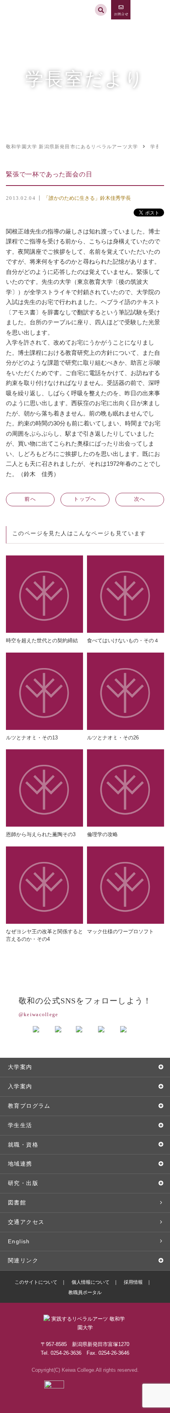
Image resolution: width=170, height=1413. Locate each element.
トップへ (85, 499)
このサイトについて (36, 1282)
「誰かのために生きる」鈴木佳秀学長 (87, 198)
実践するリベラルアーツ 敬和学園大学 (34, 3)
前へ (30, 499)
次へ (139, 499)
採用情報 (133, 1282)
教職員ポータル (85, 1292)
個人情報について (91, 1282)
